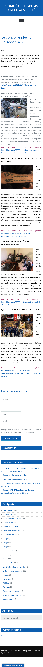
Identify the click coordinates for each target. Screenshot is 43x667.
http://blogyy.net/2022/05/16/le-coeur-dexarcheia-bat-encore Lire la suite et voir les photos (21, 373)
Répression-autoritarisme (12, 595)
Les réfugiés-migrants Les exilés (14, 567)
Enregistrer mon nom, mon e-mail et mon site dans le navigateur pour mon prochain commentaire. (21, 431)
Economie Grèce (9, 535)
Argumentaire (8, 514)
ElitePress (37, 651)
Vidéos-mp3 (7, 599)
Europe (5, 543)
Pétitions (6, 583)
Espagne (6, 539)
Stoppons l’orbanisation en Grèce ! (15, 475)
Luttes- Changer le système (12, 571)
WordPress (21, 651)
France (5, 555)
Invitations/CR (8, 563)
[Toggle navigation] (21, 20)
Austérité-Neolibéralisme (12, 518)
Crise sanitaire (8, 522)
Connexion (5, 636)
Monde (5, 575)
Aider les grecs (8, 510)
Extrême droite (8, 551)
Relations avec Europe (11, 591)
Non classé (7, 579)
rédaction (7, 51)
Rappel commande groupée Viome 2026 (17, 479)
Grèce (5, 559)
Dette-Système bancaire (11, 531)
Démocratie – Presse (10, 526)
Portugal (6, 587)
